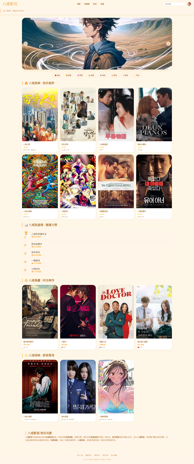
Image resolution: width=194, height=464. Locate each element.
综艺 (95, 4)
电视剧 (87, 4)
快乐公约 (105, 455)
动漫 (102, 4)
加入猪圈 (114, 455)
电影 (79, 4)
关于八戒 (80, 455)
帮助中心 (97, 455)
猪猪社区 (88, 455)
